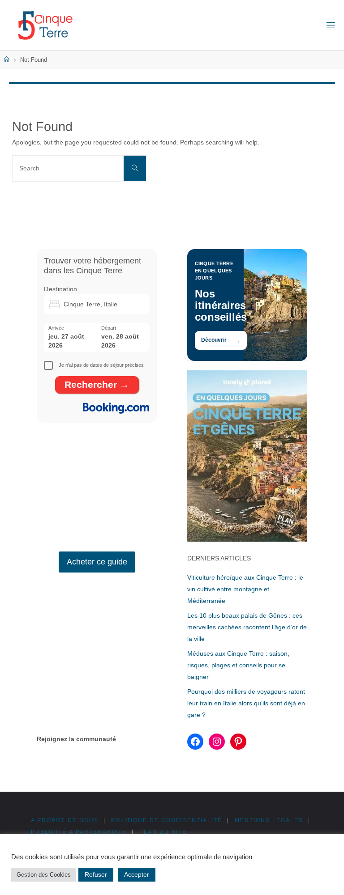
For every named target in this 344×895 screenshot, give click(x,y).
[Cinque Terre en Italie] (45, 25)
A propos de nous (65, 820)
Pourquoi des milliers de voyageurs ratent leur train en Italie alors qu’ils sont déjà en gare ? (246, 703)
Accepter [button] (136, 874)
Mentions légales (269, 820)
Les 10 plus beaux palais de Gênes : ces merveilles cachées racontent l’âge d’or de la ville (247, 627)
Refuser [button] (96, 874)
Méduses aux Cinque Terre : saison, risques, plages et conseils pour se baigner (238, 665)
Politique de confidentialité (166, 820)
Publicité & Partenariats (79, 832)
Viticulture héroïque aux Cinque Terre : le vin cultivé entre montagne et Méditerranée (245, 589)
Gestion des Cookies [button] (44, 874)
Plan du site (163, 832)
